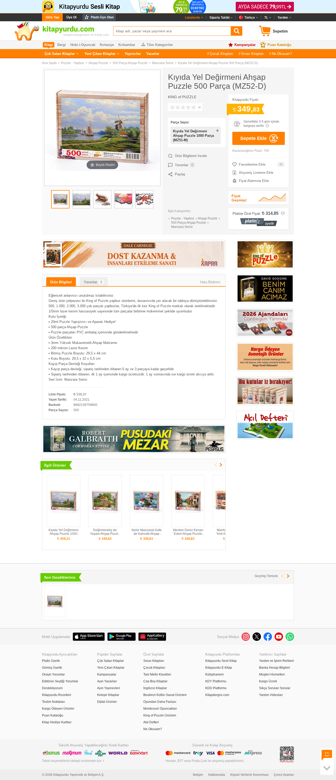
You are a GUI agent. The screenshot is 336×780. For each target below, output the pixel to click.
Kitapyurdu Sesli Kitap (221, 661)
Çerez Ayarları (284, 775)
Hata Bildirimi (210, 282)
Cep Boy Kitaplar (155, 681)
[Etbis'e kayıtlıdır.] (287, 754)
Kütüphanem (214, 674)
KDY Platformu (215, 681)
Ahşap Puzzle (98, 63)
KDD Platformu (216, 688)
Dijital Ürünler (107, 702)
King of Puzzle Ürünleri (159, 715)
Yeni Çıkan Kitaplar (100, 54)
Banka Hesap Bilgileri (274, 667)
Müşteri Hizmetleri (272, 674)
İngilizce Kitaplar (155, 688)
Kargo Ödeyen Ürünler (58, 708)
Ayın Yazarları (107, 681)
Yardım (282, 17)
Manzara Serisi (163, 63)
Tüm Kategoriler (160, 45)
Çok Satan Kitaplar (60, 54)
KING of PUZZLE (182, 97)
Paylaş (180, 174)
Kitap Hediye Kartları (56, 722)
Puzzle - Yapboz (72, 63)
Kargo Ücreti (268, 681)
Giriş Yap (52, 17)
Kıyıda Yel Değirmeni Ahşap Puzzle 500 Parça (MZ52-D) (218, 63)
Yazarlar (152, 54)
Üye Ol (71, 17)
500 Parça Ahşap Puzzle (130, 63)
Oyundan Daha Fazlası (159, 702)
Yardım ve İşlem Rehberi (276, 661)
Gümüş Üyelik (52, 667)
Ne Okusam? (282, 54)
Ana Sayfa (49, 63)
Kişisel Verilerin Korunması (249, 775)
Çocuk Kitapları (221, 54)
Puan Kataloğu (279, 45)
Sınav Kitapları (252, 54)
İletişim (198, 775)
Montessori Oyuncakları (160, 708)
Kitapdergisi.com (217, 695)
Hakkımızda (216, 775)
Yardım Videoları (271, 695)
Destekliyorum (52, 688)
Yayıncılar (133, 54)
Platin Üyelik (51, 661)
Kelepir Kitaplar (108, 695)
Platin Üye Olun (102, 17)
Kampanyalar (245, 45)
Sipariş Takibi (219, 17)
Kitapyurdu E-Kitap (218, 667)
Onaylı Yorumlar (53, 674)
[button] (221, 465)
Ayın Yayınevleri (108, 688)
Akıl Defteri (151, 722)
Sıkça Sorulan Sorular (274, 688)
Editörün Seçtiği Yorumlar (60, 681)
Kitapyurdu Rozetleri (56, 695)
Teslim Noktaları (53, 702)
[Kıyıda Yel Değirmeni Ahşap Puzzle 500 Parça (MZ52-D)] (54, 601)
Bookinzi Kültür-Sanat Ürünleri (165, 695)
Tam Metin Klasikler (157, 674)
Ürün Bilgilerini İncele (191, 156)
